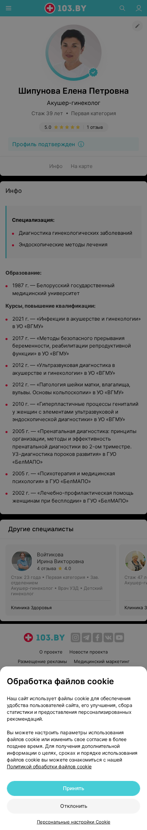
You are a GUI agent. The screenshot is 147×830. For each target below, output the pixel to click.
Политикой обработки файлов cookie (49, 766)
